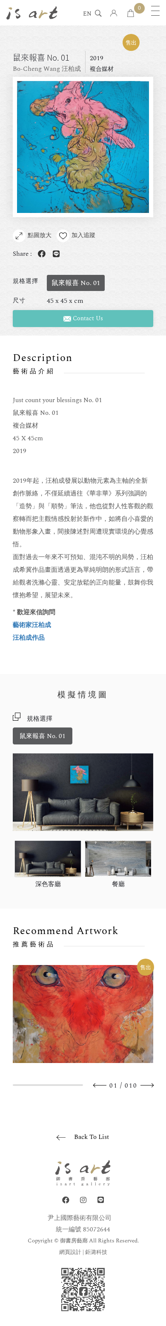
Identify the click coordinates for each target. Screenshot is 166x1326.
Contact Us (87, 318)
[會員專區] (113, 14)
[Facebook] (66, 1200)
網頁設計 (70, 1252)
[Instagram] (83, 1200)
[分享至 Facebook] (40, 254)
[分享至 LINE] (54, 254)
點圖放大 (40, 235)
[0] (130, 13)
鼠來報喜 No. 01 (43, 736)
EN (87, 14)
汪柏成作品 (29, 638)
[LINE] (101, 1200)
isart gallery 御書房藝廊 (31, 12)
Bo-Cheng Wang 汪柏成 (47, 69)
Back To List (91, 1137)
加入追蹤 (83, 235)
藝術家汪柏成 (32, 625)
